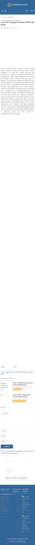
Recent (9, 472)
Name (3, 430)
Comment (4, 413)
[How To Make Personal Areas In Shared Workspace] (6, 386)
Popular (10, 469)
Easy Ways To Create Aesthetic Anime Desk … (26, 525)
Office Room (17, 389)
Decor (15, 401)
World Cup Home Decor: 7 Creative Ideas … (26, 506)
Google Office (8, 372)
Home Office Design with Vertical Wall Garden (21, 396)
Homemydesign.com (6, 494)
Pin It (15, 367)
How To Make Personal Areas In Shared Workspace (23, 384)
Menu (31, 11)
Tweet (3, 367)
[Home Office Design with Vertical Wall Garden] (6, 397)
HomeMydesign (12, 539)
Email (3, 436)
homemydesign (5, 28)
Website (4, 441)
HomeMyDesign (20, 541)
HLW (26, 80)
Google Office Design (20, 372)
